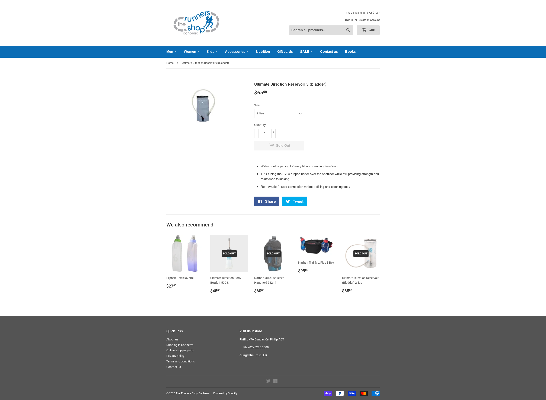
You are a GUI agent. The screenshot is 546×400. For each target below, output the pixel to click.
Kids (211, 51)
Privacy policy (175, 356)
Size (257, 105)
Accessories (235, 51)
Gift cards (285, 51)
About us (172, 339)
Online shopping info (179, 350)
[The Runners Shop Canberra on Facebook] (275, 381)
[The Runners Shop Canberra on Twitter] (268, 381)
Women (190, 51)
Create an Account (369, 20)
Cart (371, 30)
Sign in (349, 20)
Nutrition (263, 51)
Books (350, 51)
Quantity (260, 125)
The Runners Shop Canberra (192, 393)
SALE (305, 51)
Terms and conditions (180, 361)
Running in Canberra (179, 345)
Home (170, 62)
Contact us (329, 51)
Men (170, 51)
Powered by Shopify (225, 393)
